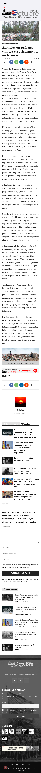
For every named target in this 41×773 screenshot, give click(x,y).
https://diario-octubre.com (20, 413)
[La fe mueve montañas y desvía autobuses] (7, 460)
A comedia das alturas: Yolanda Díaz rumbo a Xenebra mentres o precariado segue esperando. (23, 448)
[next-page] (7, 504)
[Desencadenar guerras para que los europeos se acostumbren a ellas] (7, 471)
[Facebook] (11, 62)
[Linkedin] (21, 62)
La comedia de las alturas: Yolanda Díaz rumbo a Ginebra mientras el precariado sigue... (25, 609)
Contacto (28, 764)
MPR (8, 375)
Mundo (4, 43)
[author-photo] (20, 407)
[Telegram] (20, 680)
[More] (31, 62)
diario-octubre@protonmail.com (25, 674)
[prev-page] (3, 504)
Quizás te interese (10, 424)
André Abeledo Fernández (21, 614)
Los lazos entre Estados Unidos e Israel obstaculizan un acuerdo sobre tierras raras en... (26, 634)
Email (4, 702)
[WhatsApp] (16, 62)
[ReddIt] (26, 62)
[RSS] (14, 680)
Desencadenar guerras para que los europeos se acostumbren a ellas (26, 471)
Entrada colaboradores (17, 764)
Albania (9, 43)
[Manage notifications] (5, 767)
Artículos (15, 43)
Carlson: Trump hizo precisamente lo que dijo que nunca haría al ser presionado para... (26, 597)
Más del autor (27, 424)
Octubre (20, 410)
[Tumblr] (26, 680)
